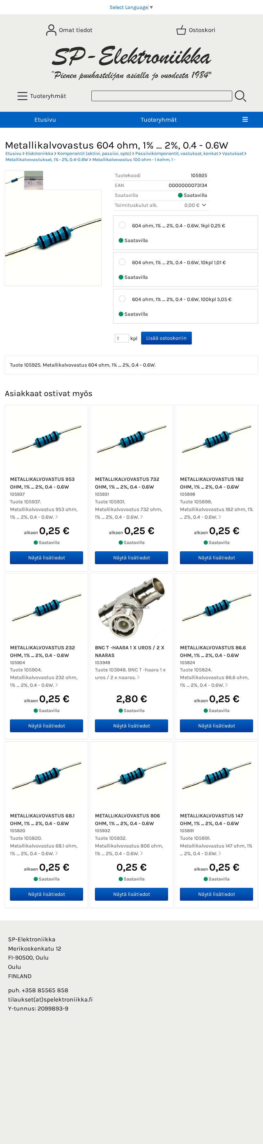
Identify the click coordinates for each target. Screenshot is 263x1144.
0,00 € (192, 205)
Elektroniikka (39, 153)
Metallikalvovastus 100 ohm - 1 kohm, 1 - (133, 159)
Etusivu (45, 119)
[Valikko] (245, 120)
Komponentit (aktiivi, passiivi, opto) (94, 153)
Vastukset (232, 153)
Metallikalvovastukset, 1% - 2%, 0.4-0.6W (46, 159)
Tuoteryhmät (159, 119)
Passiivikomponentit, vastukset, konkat (176, 153)
